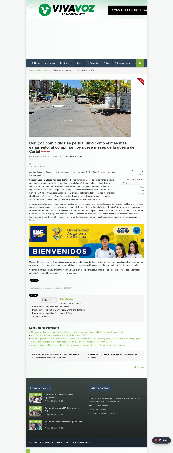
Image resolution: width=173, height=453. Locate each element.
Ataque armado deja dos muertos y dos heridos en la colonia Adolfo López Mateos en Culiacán (71, 342)
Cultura (107, 63)
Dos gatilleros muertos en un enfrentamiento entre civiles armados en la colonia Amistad (55, 356)
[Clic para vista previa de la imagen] (86, 108)
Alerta (79, 63)
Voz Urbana (50, 63)
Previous (30, 240)
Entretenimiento (122, 63)
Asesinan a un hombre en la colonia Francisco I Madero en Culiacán (59, 335)
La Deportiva (93, 63)
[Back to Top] (28, 451)
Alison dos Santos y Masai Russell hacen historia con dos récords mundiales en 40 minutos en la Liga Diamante (78, 345)
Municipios (65, 63)
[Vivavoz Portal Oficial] (67, 10)
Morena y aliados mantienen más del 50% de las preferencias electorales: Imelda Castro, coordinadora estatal (77, 332)
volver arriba (138, 367)
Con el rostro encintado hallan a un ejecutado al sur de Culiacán (112, 356)
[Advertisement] (86, 39)
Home (37, 63)
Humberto (44, 156)
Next (142, 240)
